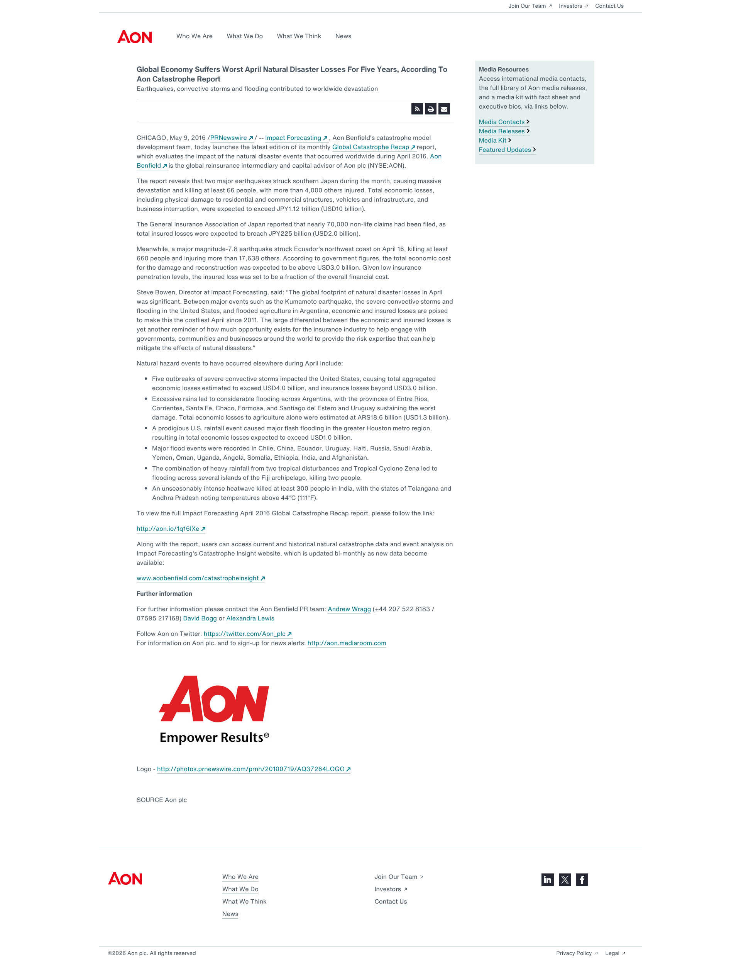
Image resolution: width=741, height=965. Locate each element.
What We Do (245, 36)
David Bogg (200, 618)
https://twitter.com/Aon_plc (248, 633)
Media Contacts (502, 121)
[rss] (417, 109)
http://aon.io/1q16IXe (171, 528)
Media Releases (502, 131)
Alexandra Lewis (250, 618)
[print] (430, 109)
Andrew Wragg (349, 608)
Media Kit (493, 140)
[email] (444, 109)
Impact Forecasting (297, 137)
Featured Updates (505, 149)
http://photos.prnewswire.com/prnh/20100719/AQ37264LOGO (253, 768)
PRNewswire (232, 137)
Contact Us (609, 6)
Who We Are (194, 36)
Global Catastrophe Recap (374, 146)
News (343, 36)
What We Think (299, 36)
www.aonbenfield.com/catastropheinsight (201, 578)
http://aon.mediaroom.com (347, 642)
